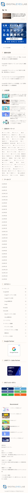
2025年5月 (4, 215)
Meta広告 (14, 307)
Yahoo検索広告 (15, 317)
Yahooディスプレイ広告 (15, 314)
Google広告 (14, 292)
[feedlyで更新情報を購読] (8, 394)
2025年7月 (4, 209)
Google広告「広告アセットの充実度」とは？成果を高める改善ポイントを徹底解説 (14, 84)
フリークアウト (14, 320)
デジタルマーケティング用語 (15, 330)
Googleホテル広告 (15, 298)
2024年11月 (4, 234)
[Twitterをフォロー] (20, 388)
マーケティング (14, 288)
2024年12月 (4, 231)
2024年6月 (4, 250)
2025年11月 (4, 196)
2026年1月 (4, 190)
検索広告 (15, 333)
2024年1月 (4, 266)
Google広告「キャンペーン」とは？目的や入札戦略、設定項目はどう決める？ (13, 71)
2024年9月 (4, 241)
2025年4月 (4, 219)
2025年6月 (4, 212)
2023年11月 (4, 273)
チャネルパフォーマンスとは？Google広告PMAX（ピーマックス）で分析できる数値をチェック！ (13, 77)
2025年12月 (4, 193)
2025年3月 (4, 222)
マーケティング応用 (14, 336)
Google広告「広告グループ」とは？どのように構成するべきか (14, 64)
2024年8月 (4, 244)
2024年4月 (4, 257)
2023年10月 (4, 276)
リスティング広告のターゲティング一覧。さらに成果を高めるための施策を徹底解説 (14, 58)
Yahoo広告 (14, 311)
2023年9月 (4, 279)
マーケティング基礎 (14, 323)
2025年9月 (4, 203)
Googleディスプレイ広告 (15, 295)
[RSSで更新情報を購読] (20, 394)
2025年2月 (4, 225)
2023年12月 (4, 269)
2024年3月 (4, 260)
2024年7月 (4, 247)
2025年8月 (4, 206)
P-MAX (15, 304)
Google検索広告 (15, 301)
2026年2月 (4, 187)
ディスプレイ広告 (15, 326)
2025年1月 (4, 228)
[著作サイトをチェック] (8, 388)
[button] (24, 47)
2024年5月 (4, 254)
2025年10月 (4, 200)
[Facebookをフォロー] (8, 391)
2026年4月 (4, 184)
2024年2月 (4, 263)
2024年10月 (4, 238)
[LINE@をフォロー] (20, 391)
